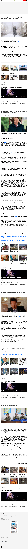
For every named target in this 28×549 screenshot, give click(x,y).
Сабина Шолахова (3, 115)
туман (9, 62)
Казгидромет (2, 62)
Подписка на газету (24, 0)
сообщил (4, 134)
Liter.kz (18, 41)
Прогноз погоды (6, 62)
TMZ (25, 316)
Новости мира (3, 276)
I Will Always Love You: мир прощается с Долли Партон (11, 96)
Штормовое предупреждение (18, 62)
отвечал (16, 216)
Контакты (2, 538)
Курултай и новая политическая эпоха (6, 490)
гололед (11, 62)
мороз (14, 62)
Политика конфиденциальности (4, 537)
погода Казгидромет (24, 62)
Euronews (5, 142)
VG (4, 178)
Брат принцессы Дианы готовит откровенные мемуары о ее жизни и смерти (13, 240)
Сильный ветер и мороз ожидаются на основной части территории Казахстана (12, 87)
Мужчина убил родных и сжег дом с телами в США (8, 381)
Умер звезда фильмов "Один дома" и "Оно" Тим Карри (8, 101)
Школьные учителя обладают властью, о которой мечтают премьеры (10, 488)
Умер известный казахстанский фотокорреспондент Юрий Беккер (11, 354)
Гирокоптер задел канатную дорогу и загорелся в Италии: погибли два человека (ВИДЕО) (13, 268)
